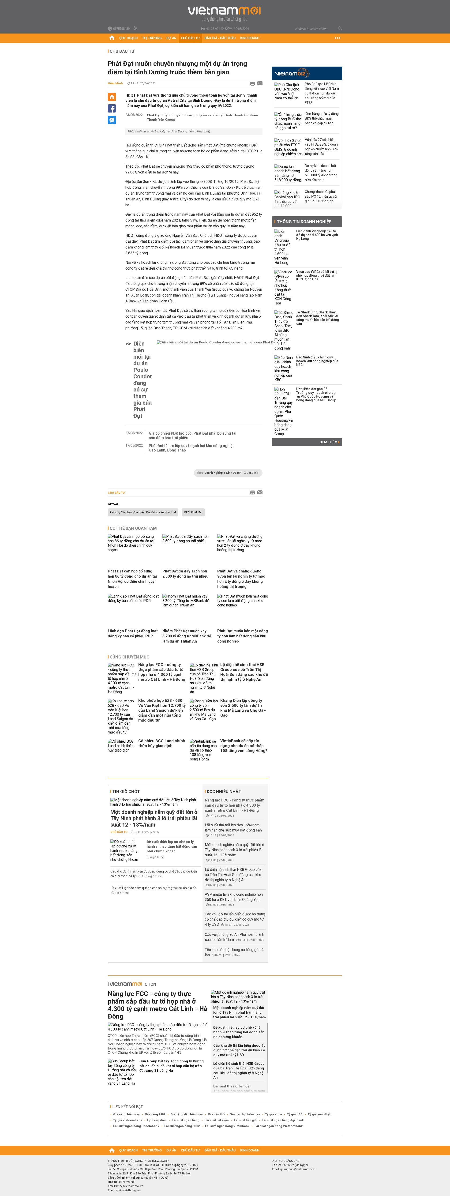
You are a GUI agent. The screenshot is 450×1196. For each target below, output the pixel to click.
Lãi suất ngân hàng (185, 1120)
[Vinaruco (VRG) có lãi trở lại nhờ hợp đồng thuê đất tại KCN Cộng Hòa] (283, 287)
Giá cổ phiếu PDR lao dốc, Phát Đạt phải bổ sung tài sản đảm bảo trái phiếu (192, 435)
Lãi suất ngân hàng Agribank (283, 1120)
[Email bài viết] (258, 83)
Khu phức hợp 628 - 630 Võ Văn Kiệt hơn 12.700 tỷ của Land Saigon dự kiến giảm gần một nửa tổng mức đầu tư (162, 710)
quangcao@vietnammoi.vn (297, 1169)
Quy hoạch (128, 38)
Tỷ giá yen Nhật (319, 1114)
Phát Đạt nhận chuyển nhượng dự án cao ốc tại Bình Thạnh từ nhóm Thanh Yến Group (202, 117)
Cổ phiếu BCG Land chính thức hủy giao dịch (161, 743)
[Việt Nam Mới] (225, 14)
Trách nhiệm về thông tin (124, 1190)
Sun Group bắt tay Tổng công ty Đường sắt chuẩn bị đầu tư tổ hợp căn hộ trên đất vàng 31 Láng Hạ (171, 1066)
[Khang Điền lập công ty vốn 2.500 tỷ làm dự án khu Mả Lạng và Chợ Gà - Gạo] (204, 716)
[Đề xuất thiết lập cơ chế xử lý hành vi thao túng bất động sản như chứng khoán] (124, 850)
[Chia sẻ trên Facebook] (112, 108)
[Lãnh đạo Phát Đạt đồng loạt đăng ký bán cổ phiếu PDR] (133, 600)
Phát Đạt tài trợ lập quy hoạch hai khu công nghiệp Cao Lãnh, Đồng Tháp (192, 448)
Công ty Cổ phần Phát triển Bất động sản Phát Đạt (143, 512)
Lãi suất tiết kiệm (217, 1120)
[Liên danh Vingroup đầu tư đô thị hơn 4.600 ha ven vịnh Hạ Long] (283, 247)
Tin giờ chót (126, 791)
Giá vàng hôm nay (126, 1114)
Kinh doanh (249, 38)
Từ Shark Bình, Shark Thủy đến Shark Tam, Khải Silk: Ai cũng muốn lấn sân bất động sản (317, 317)
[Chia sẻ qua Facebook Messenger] (112, 120)
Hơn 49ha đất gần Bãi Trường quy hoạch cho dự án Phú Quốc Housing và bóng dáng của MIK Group (316, 394)
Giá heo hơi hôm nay (245, 1114)
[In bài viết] (251, 83)
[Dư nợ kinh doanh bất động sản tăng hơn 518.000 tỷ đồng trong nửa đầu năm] (288, 173)
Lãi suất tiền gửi (245, 1120)
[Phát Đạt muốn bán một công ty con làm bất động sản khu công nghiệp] (242, 605)
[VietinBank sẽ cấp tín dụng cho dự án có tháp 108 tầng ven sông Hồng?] (204, 750)
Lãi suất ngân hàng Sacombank (136, 1126)
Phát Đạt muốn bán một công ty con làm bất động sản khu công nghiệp (242, 636)
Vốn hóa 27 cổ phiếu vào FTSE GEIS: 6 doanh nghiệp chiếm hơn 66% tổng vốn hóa (322, 147)
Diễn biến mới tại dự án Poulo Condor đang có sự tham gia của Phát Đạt (142, 379)
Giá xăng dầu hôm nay (186, 1114)
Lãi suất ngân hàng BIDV (182, 1126)
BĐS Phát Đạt (193, 512)
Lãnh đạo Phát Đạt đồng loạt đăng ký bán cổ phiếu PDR (133, 633)
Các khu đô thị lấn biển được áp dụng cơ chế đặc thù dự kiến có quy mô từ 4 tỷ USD (235, 919)
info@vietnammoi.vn (129, 1186)
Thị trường (152, 38)
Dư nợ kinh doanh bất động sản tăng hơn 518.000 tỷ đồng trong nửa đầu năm (321, 173)
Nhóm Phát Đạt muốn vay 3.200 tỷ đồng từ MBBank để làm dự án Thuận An (186, 636)
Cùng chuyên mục (129, 656)
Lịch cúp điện (157, 1120)
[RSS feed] (136, 28)
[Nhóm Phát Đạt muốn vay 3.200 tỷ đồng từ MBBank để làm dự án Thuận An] (188, 605)
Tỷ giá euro (273, 1114)
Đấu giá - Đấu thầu (220, 38)
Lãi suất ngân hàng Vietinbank (227, 1126)
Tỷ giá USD (295, 1114)
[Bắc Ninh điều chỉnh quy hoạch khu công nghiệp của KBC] (283, 368)
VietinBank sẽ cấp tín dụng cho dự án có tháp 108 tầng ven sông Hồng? (243, 745)
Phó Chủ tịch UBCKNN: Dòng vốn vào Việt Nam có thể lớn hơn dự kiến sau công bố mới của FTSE (322, 93)
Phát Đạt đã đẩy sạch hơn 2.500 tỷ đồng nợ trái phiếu (185, 574)
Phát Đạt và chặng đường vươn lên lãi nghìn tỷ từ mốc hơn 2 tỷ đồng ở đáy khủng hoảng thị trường (241, 579)
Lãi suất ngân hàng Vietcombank (279, 1126)
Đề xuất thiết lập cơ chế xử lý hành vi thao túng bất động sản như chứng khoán (172, 846)
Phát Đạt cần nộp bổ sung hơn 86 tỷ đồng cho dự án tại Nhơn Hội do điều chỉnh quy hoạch (132, 579)
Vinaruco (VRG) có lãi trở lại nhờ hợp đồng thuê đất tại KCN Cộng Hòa (317, 275)
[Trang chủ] (112, 38)
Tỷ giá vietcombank (127, 1120)
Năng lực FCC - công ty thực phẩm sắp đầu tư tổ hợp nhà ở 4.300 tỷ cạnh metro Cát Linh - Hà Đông (161, 672)
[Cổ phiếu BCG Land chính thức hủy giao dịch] (122, 750)
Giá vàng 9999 (155, 1114)
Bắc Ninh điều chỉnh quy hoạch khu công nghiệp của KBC (317, 361)
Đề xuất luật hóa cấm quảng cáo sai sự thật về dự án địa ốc (153, 888)
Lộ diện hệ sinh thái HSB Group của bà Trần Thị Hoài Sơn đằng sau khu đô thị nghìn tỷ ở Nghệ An (244, 672)
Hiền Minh (115, 83)
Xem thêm (329, 442)
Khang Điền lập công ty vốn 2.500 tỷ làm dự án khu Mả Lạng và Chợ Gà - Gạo (243, 708)
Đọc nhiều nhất (224, 791)
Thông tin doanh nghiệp (304, 221)
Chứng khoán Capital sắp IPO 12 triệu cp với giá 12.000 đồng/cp (321, 196)
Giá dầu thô (216, 1114)
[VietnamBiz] (292, 73)
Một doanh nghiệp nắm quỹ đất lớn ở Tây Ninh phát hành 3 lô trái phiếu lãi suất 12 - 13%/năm (153, 818)
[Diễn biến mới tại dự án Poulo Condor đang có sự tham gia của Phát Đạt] (217, 379)
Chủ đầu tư (190, 38)
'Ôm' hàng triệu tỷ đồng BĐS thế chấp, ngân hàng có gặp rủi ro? (322, 118)
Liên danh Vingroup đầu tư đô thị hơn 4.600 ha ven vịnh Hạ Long (317, 235)
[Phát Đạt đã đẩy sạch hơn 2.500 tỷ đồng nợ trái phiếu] (188, 541)
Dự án (171, 38)
